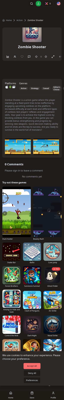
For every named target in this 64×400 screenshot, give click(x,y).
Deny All (32, 373)
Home (9, 20)
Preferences (32, 380)
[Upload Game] (38, 3)
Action (20, 20)
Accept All (32, 366)
